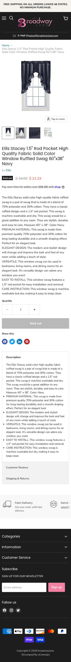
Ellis (8, 170)
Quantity (7, 301)
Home (5, 45)
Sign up (56, 587)
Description (13, 357)
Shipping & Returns (17, 478)
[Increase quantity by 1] (34, 309)
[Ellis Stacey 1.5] (8, 133)
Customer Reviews (17, 467)
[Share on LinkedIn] (19, 341)
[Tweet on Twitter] (12, 341)
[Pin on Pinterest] (27, 341)
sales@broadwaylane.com (43, 35)
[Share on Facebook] (5, 341)
